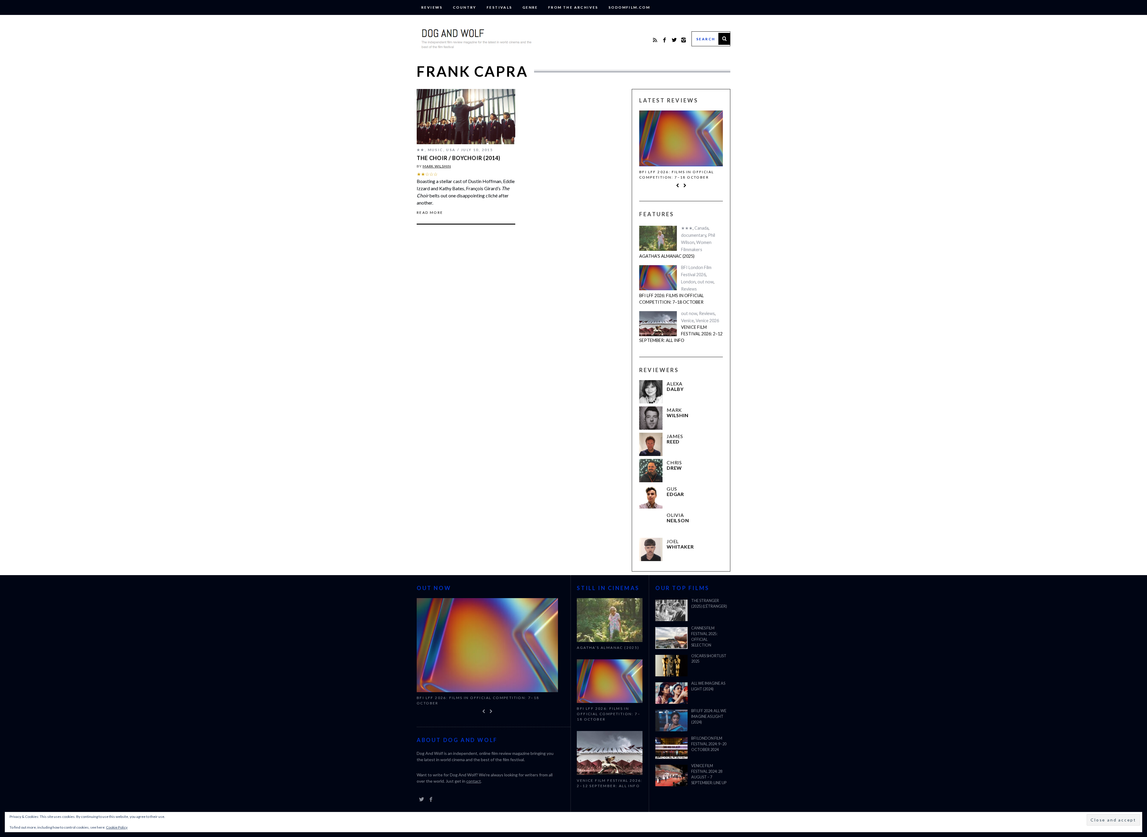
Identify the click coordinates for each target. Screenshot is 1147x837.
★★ (421, 150)
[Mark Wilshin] (651, 418)
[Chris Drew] (651, 470)
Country (464, 7)
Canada (701, 228)
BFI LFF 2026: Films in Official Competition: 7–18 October (676, 174)
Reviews (432, 7)
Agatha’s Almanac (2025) (666, 256)
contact (473, 781)
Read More (430, 212)
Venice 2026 (707, 320)
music (435, 150)
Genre (530, 7)
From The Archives (573, 7)
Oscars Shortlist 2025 (708, 659)
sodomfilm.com (629, 7)
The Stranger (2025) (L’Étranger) (709, 603)
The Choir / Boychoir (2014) (458, 158)
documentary (693, 235)
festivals (499, 7)
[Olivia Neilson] (651, 523)
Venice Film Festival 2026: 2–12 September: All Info (681, 334)
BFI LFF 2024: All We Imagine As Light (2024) (708, 716)
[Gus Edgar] (651, 497)
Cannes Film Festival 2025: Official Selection (704, 636)
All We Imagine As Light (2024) (708, 686)
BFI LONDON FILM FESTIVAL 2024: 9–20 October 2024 (708, 744)
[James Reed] (651, 444)
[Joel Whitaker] (651, 549)
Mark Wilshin (437, 166)
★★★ (687, 228)
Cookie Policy (117, 827)
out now (705, 281)
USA (451, 150)
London (688, 281)
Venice (687, 320)
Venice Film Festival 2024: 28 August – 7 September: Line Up (708, 774)
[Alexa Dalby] (651, 391)
